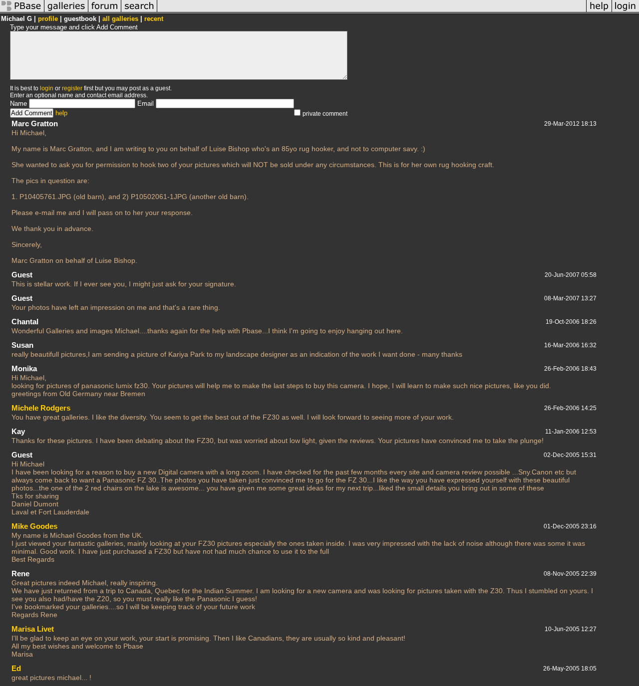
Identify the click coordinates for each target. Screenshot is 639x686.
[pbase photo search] (139, 11)
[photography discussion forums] (104, 11)
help (61, 113)
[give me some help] (599, 11)
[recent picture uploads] (66, 11)
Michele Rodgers (40, 408)
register (72, 88)
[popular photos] (371, 11)
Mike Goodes (34, 526)
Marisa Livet (32, 629)
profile (48, 18)
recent (153, 18)
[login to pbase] (625, 11)
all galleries (120, 18)
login (46, 88)
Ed (16, 668)
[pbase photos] (22, 11)
